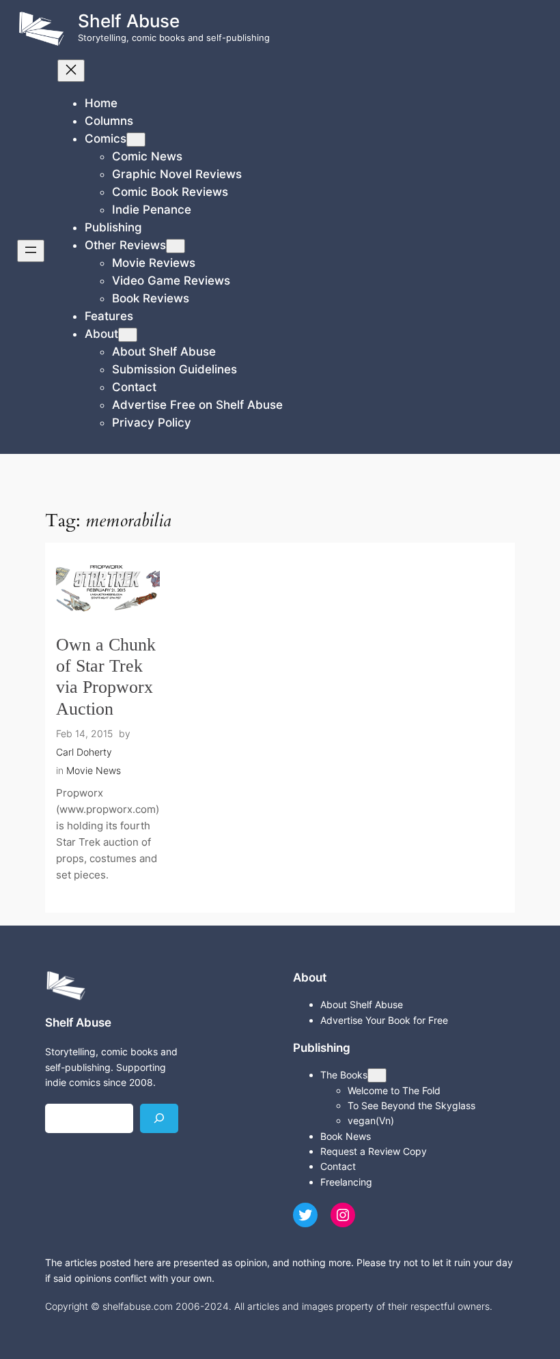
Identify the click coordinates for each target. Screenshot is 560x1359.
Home (101, 103)
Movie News (93, 770)
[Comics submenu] (135, 139)
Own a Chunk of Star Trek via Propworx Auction (106, 677)
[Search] (159, 1118)
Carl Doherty (84, 752)
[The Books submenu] (377, 1075)
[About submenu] (127, 335)
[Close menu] (71, 70)
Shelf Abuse (129, 20)
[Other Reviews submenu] (175, 246)
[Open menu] (30, 251)
